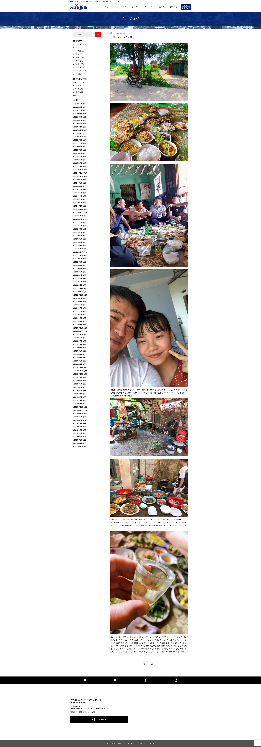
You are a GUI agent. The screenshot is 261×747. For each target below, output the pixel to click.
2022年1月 (80, 285)
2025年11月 (80, 133)
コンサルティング (81, 82)
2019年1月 (80, 404)
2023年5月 (80, 232)
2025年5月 (80, 153)
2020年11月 (80, 331)
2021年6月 (80, 308)
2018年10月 (81, 414)
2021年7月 (80, 305)
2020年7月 (80, 344)
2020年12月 (81, 328)
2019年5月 (80, 390)
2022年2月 (80, 282)
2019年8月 (80, 381)
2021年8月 (80, 301)
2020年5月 (80, 351)
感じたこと (78, 95)
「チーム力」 (79, 57)
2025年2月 (80, 163)
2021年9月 (80, 298)
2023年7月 (80, 226)
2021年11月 (80, 292)
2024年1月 (80, 206)
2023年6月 (80, 229)
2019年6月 (80, 387)
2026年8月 (80, 104)
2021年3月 (80, 318)
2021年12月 (81, 288)
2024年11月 (80, 173)
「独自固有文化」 (81, 71)
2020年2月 (80, 361)
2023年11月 (80, 212)
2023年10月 (81, 216)
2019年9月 (80, 377)
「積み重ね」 (79, 51)
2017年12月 (80, 446)
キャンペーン (110, 7)
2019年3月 (80, 397)
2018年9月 (80, 417)
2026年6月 (80, 110)
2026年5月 (80, 114)
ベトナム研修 (79, 89)
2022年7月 (80, 265)
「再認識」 (78, 74)
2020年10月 (81, 334)
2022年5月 (80, 272)
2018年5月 (80, 430)
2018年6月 (80, 427)
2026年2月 (80, 123)
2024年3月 (80, 199)
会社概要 (162, 7)
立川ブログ (186, 7)
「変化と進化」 (80, 61)
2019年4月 (80, 394)
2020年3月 (80, 357)
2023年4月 (80, 236)
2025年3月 (80, 160)
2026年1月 (80, 127)
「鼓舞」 (77, 48)
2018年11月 (80, 410)
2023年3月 (80, 239)
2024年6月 (80, 189)
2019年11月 (80, 371)
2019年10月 (81, 374)
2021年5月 (80, 311)
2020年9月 (80, 338)
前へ (145, 664)
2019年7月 (80, 384)
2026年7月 (80, 107)
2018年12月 (81, 407)
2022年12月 (81, 249)
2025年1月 (80, 166)
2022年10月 (81, 255)
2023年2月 (80, 242)
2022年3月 (80, 278)
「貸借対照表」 (80, 64)
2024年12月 (81, 170)
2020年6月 (80, 348)
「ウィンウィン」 (81, 44)
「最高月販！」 (80, 54)
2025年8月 (80, 143)
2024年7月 (80, 186)
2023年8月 (80, 222)
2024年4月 (80, 196)
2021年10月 (81, 295)
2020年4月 (80, 354)
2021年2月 (80, 321)
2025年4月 (80, 156)
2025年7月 (80, 147)
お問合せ (173, 7)
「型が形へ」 (79, 67)
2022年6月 (80, 269)
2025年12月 (81, 130)
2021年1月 (80, 324)
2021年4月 (80, 315)
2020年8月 (80, 341)
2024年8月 (80, 183)
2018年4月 (80, 433)
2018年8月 (80, 420)
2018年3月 (80, 437)
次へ (152, 664)
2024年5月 (80, 193)
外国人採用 (78, 92)
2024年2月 (80, 203)
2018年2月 (80, 440)
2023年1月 (80, 245)
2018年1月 (80, 443)
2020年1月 (80, 364)
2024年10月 (81, 176)
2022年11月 (80, 252)
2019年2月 (80, 400)
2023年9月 (80, 219)
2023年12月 (81, 209)
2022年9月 (80, 259)
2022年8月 (80, 262)
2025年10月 (81, 137)
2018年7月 (80, 423)
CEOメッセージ (149, 7)
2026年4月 (80, 117)
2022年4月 (80, 275)
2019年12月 (81, 367)
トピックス (123, 7)
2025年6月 (80, 150)
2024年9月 (80, 179)
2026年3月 (80, 120)
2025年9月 (80, 140)
